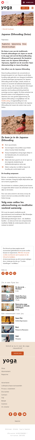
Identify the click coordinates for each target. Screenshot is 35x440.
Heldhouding (5, 101)
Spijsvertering (16, 44)
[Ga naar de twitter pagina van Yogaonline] (20, 414)
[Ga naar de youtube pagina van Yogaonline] (24, 414)
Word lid (25, 8)
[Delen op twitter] (6, 273)
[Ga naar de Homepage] (6, 8)
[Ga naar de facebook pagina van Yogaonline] (10, 414)
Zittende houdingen (8, 29)
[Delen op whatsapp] (14, 273)
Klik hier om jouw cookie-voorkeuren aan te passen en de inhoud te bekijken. (16, 255)
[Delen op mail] (10, 273)
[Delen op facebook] (3, 273)
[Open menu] (32, 8)
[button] (28, 2)
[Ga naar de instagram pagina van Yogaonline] (15, 414)
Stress (24, 44)
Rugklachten (6, 44)
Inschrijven (17, 353)
